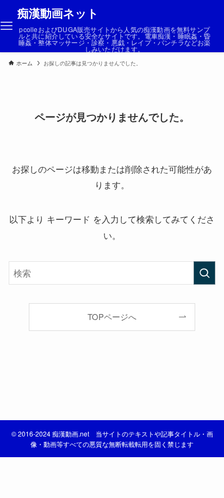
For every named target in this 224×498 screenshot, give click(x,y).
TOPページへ (112, 316)
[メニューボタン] (6, 26)
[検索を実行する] (204, 273)
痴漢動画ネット (58, 13)
